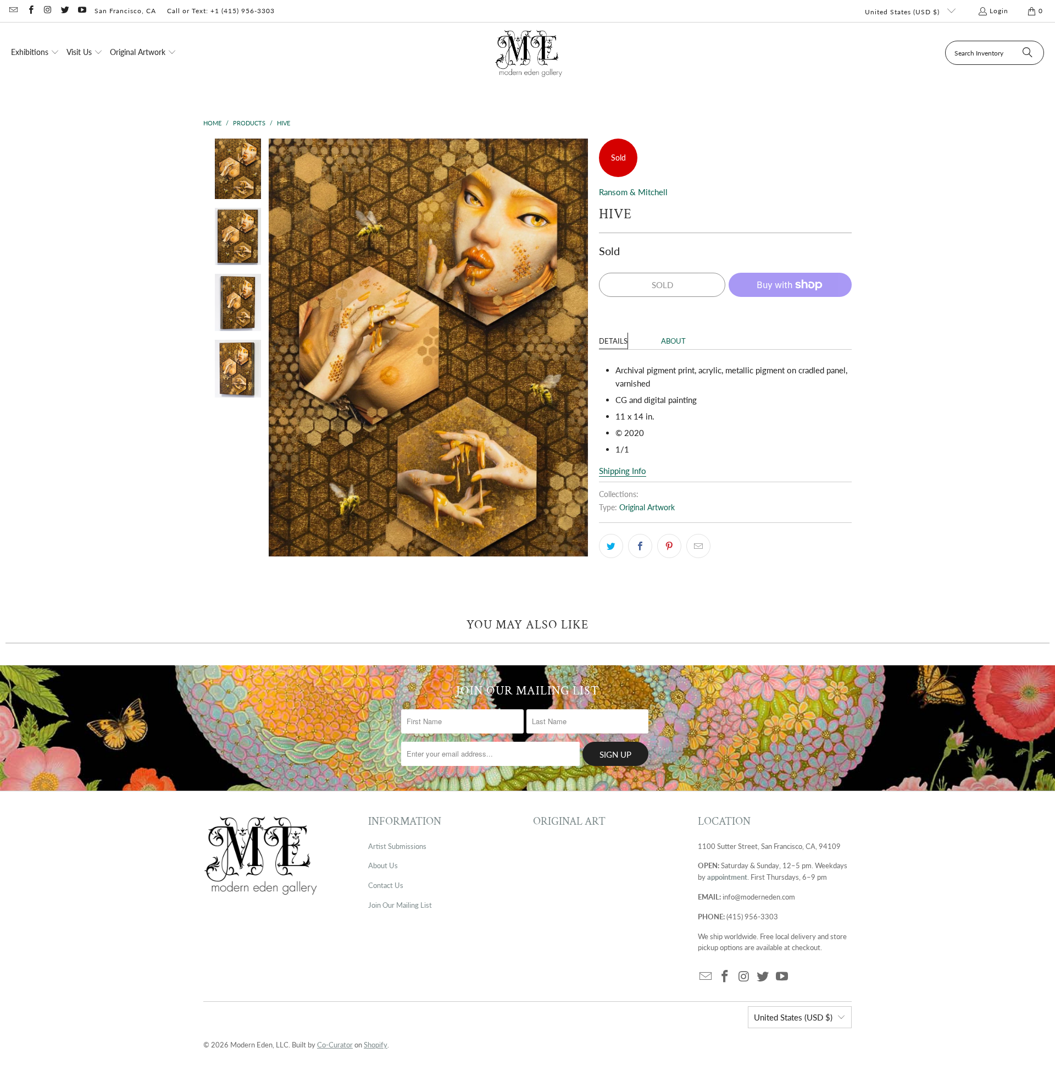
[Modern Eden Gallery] (529, 53)
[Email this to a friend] (698, 546)
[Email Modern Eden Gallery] (13, 11)
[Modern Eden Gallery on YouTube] (81, 11)
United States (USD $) (903, 12)
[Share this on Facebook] (640, 546)
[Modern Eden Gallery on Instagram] (47, 11)
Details (613, 341)
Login (999, 11)
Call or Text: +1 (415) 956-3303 (221, 11)
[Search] (1027, 53)
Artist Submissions (397, 846)
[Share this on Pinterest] (669, 546)
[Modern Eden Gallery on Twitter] (64, 11)
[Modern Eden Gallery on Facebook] (30, 11)
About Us (383, 865)
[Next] (579, 347)
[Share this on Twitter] (611, 546)
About (673, 341)
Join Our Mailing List (400, 905)
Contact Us (385, 885)
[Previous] (277, 347)
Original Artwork (647, 507)
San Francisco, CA (125, 11)
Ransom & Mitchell (633, 192)
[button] (35, 53)
